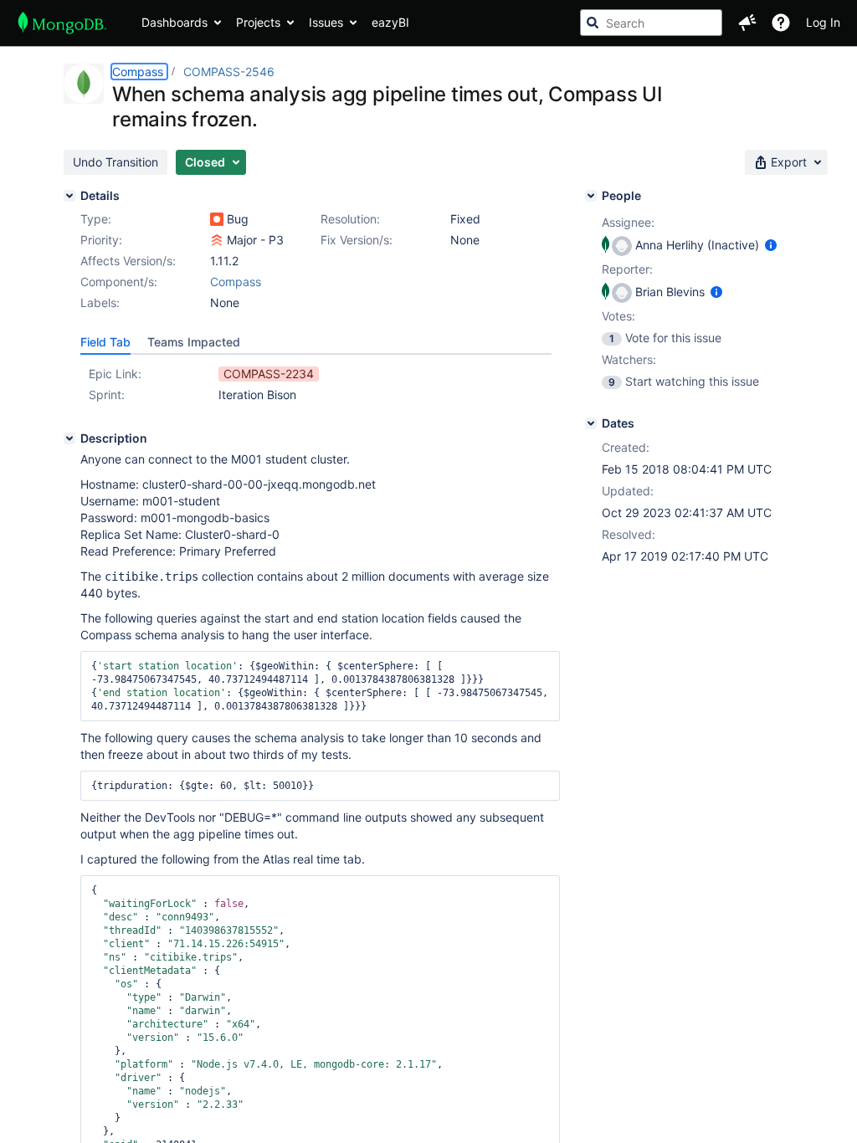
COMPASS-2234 (268, 373)
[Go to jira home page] (62, 22)
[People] (591, 196)
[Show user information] (770, 245)
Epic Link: (115, 373)
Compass (139, 71)
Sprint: (107, 394)
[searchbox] (651, 22)
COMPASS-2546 (229, 71)
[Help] (780, 22)
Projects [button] (258, 22)
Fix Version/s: (357, 240)
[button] (747, 22)
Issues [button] (326, 22)
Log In (823, 22)
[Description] (69, 438)
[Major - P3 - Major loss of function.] (216, 240)
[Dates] (591, 423)
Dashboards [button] (174, 22)
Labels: (100, 302)
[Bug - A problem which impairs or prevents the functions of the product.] (216, 219)
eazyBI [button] (390, 22)
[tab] (105, 342)
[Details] (69, 196)
